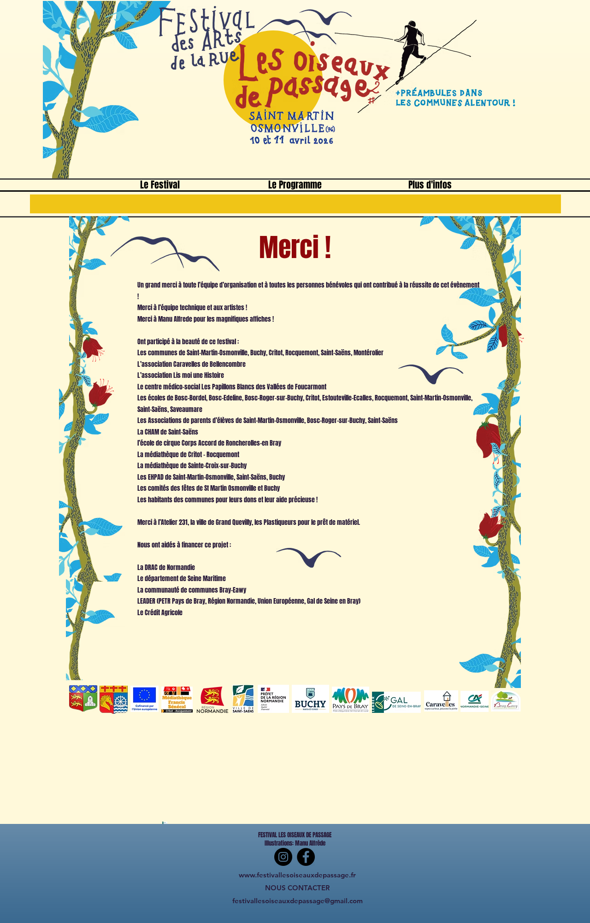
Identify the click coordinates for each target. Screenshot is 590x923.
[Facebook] (306, 857)
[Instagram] (283, 857)
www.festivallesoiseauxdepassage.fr (297, 874)
